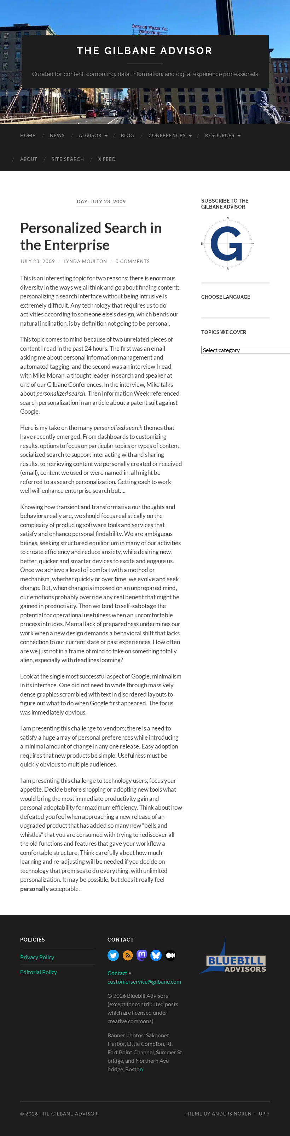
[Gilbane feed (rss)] (127, 958)
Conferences (167, 135)
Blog (127, 135)
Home (28, 135)
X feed (107, 159)
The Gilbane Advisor (145, 51)
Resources (219, 135)
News (57, 135)
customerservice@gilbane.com (144, 981)
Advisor (90, 135)
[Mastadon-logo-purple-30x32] (142, 958)
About (28, 159)
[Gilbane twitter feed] (113, 958)
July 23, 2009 (37, 261)
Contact (117, 972)
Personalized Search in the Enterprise (91, 236)
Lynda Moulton (85, 261)
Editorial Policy (38, 971)
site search (68, 159)
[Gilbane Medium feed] (170, 958)
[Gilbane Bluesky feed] (156, 958)
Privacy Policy (37, 957)
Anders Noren (232, 1114)
